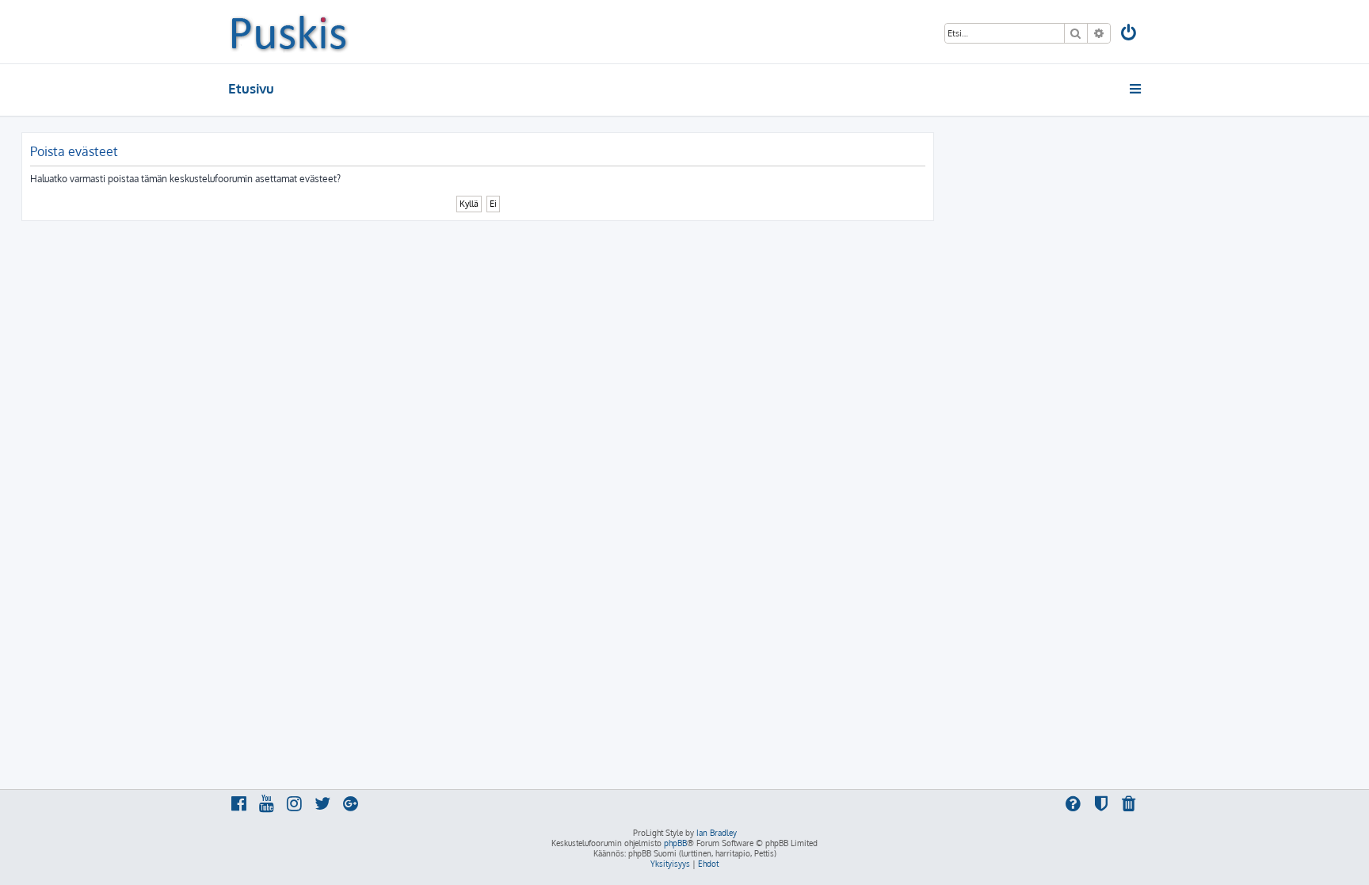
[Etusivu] (288, 31)
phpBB (675, 843)
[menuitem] (1130, 34)
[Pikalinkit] (1136, 88)
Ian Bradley (716, 832)
